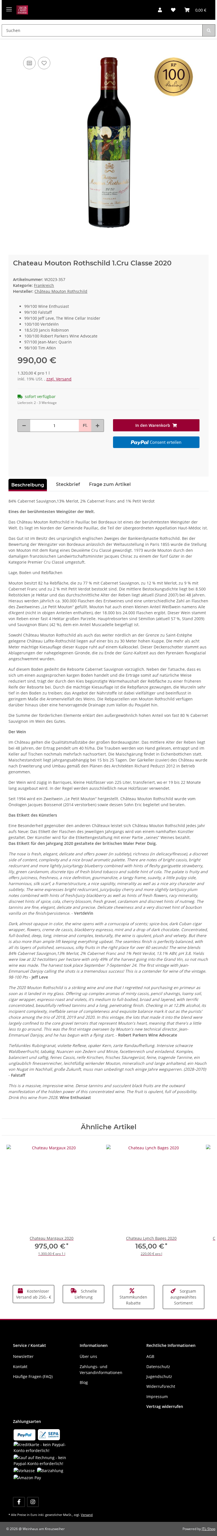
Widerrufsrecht (160, 1386)
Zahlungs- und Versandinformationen (101, 1369)
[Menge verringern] (24, 425)
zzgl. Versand (58, 379)
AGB (150, 1356)
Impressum (157, 1396)
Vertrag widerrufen (164, 1406)
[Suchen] (208, 30)
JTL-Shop (208, 1528)
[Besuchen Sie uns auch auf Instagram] (33, 1502)
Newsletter (23, 1356)
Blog (84, 1382)
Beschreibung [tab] (27, 485)
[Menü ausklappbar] (9, 7)
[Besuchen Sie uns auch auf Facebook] (19, 1502)
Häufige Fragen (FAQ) (33, 1376)
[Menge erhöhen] (97, 425)
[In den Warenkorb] (13, 47)
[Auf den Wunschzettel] (44, 63)
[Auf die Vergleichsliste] (29, 63)
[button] (159, 10)
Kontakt (20, 1366)
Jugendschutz (159, 1376)
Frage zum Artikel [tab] (110, 484)
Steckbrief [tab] (68, 484)
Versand (87, 1515)
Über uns (88, 1356)
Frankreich (44, 285)
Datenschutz (158, 1366)
